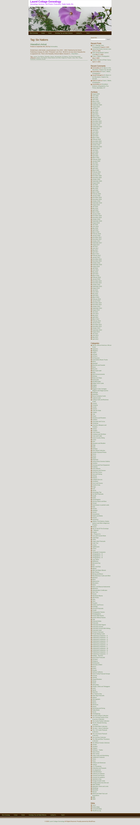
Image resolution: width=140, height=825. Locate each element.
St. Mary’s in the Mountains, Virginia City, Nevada (101, 76)
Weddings (95, 788)
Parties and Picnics (97, 605)
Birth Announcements (98, 374)
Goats (94, 497)
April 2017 (95, 252)
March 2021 (95, 170)
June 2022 (95, 152)
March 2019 (95, 212)
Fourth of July (96, 485)
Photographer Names (98, 612)
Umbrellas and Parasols (99, 768)
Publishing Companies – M (100, 648)
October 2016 (96, 263)
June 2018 (95, 226)
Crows (94, 439)
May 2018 (95, 228)
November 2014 (97, 304)
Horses (94, 512)
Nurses (94, 594)
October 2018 (96, 219)
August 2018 (96, 223)
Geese (94, 490)
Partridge (95, 606)
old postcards (58, 56)
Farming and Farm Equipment (101, 465)
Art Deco (94, 356)
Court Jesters (96, 432)
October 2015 (96, 284)
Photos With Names (98, 615)
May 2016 (95, 272)
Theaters (94, 746)
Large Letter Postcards (98, 541)
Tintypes (94, 748)
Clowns (94, 428)
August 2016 (96, 266)
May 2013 (95, 337)
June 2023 (95, 132)
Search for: (94, 37)
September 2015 (97, 286)
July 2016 (95, 268)
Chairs (94, 416)
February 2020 (96, 194)
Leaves (94, 545)
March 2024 (95, 116)
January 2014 (96, 322)
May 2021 (95, 166)
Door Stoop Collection (98, 450)
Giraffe (94, 496)
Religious (95, 661)
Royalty (94, 670)
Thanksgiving (96, 713)
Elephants (95, 459)
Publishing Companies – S (100, 652)
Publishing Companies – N (100, 650)
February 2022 (96, 159)
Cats (93, 414)
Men (77, 57)
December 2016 (97, 259)
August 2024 (96, 106)
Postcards (32, 59)
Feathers (94, 467)
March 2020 (95, 192)
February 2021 (96, 172)
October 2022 (96, 145)
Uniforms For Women (98, 773)
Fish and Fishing (97, 474)
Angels (94, 352)
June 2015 (95, 292)
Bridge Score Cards (98, 383)
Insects (94, 526)
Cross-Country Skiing (98, 438)
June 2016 (95, 270)
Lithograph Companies (98, 552)
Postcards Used (97, 630)
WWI (93, 797)
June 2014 (95, 313)
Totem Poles (95, 752)
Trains (94, 759)
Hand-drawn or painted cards (100, 505)
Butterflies (95, 394)
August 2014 (96, 310)
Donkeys (94, 448)
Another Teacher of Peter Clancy (101, 60)
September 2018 (97, 221)
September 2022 (97, 146)
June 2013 (95, 335)
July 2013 (95, 333)
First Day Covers (97, 472)
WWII (93, 799)
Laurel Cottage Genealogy (56, 821)
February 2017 (96, 255)
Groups (94, 503)
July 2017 (95, 246)
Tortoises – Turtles (97, 750)
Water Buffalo (96, 784)
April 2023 (95, 135)
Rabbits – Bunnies (97, 655)
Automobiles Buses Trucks (100, 359)
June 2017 (95, 248)
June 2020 (95, 186)
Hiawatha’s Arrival (38, 44)
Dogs (93, 445)
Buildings (95, 392)
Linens (94, 548)
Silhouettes (95, 684)
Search (88, 33)
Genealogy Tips (96, 492)
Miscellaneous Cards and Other (101, 575)
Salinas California (97, 672)
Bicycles (94, 369)
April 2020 (95, 190)
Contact (43, 33)
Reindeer (95, 659)
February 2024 (96, 117)
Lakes (73, 57)
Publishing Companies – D (100, 637)
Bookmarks (95, 379)
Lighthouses (95, 546)
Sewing (94, 677)
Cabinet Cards (96, 398)
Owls (93, 599)
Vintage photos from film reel (100, 782)
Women (94, 792)
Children (94, 419)
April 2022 (95, 155)
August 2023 (96, 128)
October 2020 (96, 179)
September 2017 (97, 243)
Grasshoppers (96, 499)
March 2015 (95, 297)
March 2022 (95, 157)
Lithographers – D (97, 554)
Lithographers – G (97, 556)
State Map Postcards (98, 695)
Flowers (94, 477)
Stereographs (96, 699)
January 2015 (96, 301)
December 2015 (97, 281)
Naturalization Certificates (99, 590)
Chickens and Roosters (99, 418)
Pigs (93, 619)
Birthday (94, 376)
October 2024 (96, 103)
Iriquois (52, 56)
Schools (94, 675)
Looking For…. (79, 33)
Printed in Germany (97, 632)
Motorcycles (95, 581)
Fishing (94, 476)
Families (94, 463)
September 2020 (97, 181)
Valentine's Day (96, 779)
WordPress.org (96, 810)
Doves (94, 454)
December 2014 (97, 302)
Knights (94, 532)
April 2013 (95, 339)
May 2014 (95, 315)
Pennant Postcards (97, 608)
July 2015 (95, 290)
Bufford (94, 387)
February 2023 (96, 139)
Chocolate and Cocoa (98, 421)
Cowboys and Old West (99, 434)
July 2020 (95, 184)
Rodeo (94, 668)
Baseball (94, 363)
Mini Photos (95, 572)
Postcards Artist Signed (99, 624)
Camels (94, 403)
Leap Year (95, 543)
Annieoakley (54, 46)
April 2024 (95, 114)
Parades (94, 603)
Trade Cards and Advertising (100, 755)
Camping (95, 405)
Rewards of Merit (97, 664)
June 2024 (95, 110)
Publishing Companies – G (100, 639)
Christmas (95, 423)
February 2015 (96, 299)
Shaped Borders (97, 679)
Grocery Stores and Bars (99, 501)
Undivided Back (97, 772)
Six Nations (65, 56)
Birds (93, 372)
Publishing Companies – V (100, 654)
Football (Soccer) (97, 479)
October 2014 (96, 306)
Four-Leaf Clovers (97, 483)
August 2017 (96, 244)
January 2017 (96, 257)
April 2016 (95, 273)
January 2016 (96, 279)
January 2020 (96, 195)
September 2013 (97, 330)
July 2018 (95, 224)
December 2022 (97, 141)
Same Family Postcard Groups (101, 673)
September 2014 (97, 308)
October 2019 (96, 201)
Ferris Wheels (96, 468)
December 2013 (97, 324)
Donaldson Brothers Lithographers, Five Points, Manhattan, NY (100, 86)
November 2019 (97, 199)
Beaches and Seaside (98, 365)
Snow (94, 688)
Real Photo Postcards (98, 657)
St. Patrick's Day (97, 693)
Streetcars (95, 704)
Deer (93, 441)
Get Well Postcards (97, 494)
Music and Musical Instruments (101, 586)
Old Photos (95, 597)
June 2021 (95, 165)
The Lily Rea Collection (99, 737)
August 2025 (96, 94)
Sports (94, 690)
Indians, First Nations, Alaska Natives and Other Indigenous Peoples (54, 57)
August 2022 (96, 148)
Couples (94, 430)
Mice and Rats (96, 566)
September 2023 (97, 126)
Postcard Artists (96, 621)
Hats (93, 506)
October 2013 (96, 328)
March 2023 (95, 137)
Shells (94, 683)
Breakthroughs (96, 381)
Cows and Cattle (97, 436)
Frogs (94, 487)
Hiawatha (47, 56)
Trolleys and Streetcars (99, 762)
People (80, 57)
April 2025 (95, 99)
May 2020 (95, 188)
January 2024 (96, 119)
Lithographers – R (97, 557)
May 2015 (95, 293)
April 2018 (95, 230)
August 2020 (96, 183)
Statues (94, 697)
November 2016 (97, 261)
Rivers (94, 666)
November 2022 (97, 143)
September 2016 (97, 264)
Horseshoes (95, 514)
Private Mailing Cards (98, 634)
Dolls (93, 447)
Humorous (95, 519)
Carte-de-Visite (96, 410)
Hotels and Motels (97, 516)
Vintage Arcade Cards (98, 781)
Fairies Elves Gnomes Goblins (101, 461)
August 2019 (96, 204)
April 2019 (95, 210)
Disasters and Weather (98, 443)
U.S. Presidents (96, 766)
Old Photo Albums (97, 595)
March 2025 (95, 101)
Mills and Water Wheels (99, 570)
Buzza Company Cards (99, 396)
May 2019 (95, 208)
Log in (94, 805)
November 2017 (97, 239)
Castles (94, 412)
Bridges (94, 385)
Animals (94, 354)
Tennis (94, 712)
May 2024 (95, 112)
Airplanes (95, 349)
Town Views (95, 753)
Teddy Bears (96, 710)
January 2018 (96, 235)
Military (94, 568)
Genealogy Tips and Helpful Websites (64, 33)
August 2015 (96, 288)
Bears (94, 367)
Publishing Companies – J (100, 643)
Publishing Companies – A (100, 635)
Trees (94, 761)
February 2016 (96, 277)
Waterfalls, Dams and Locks (100, 786)
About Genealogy (34, 33)
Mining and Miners (97, 574)
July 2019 (95, 206)
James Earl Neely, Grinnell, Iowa (101, 49)
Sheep (94, 681)
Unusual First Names (98, 775)
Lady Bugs (95, 537)
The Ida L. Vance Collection (100, 728)
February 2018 (96, 233)
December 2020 (97, 175)
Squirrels (95, 692)
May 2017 (95, 250)
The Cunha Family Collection (100, 721)
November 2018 (97, 217)
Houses (94, 517)
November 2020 (97, 177)
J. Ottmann (95, 530)
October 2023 (96, 125)
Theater (94, 744)
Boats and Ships (97, 378)
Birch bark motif (96, 370)
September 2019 (97, 203)
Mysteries (95, 588)
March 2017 (95, 253)
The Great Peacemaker (75, 56)
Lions (94, 550)
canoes (35, 56)
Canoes (94, 408)
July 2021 (95, 163)
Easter (94, 457)
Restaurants (95, 663)
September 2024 (97, 105)
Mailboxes (95, 561)
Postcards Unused (40, 59)
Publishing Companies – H (100, 641)
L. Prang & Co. (96, 534)
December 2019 (97, 197)
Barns (94, 361)
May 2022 (95, 154)
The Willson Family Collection (101, 742)
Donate (50, 33)
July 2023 (95, 130)
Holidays (94, 510)
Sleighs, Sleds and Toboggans (101, 686)
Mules (94, 585)
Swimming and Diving (98, 708)
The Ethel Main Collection (99, 726)
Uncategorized (96, 770)
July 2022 (95, 150)
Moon (94, 579)
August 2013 (96, 331)
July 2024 (95, 108)
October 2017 (96, 241)
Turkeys (94, 764)
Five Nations (41, 56)
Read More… (75, 53)
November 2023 (97, 123)
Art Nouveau (96, 358)
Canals (94, 407)
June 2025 (95, 95)
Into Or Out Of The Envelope (100, 528)
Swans (94, 706)
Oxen (93, 601)
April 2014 (95, 317)
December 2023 (97, 121)
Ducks (94, 456)
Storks (94, 701)
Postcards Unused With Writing (101, 628)
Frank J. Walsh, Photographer (100, 56)
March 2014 (95, 319)
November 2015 (97, 282)
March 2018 (95, 232)
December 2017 (97, 237)
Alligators (95, 350)
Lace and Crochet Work (99, 535)
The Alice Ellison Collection (100, 715)
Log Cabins (95, 559)
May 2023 (95, 134)
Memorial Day (96, 563)
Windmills (95, 790)
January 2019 (96, 214)
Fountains (95, 481)
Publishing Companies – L (100, 646)
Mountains (95, 583)
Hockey (94, 508)
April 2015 (95, 295)
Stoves (94, 703)
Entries (95, 807)
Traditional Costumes (98, 757)
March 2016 (95, 275)
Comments (97, 809)
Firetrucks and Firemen (99, 470)
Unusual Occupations (98, 777)
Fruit (93, 488)
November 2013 (97, 326)
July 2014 (95, 312)
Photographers (96, 614)
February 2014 (96, 321)
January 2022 (96, 161)
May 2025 (95, 97)
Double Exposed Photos (99, 452)
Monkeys (95, 577)
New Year (95, 592)
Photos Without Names (99, 617)
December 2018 (97, 215)
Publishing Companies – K (100, 644)
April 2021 (95, 168)
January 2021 (96, 174)
